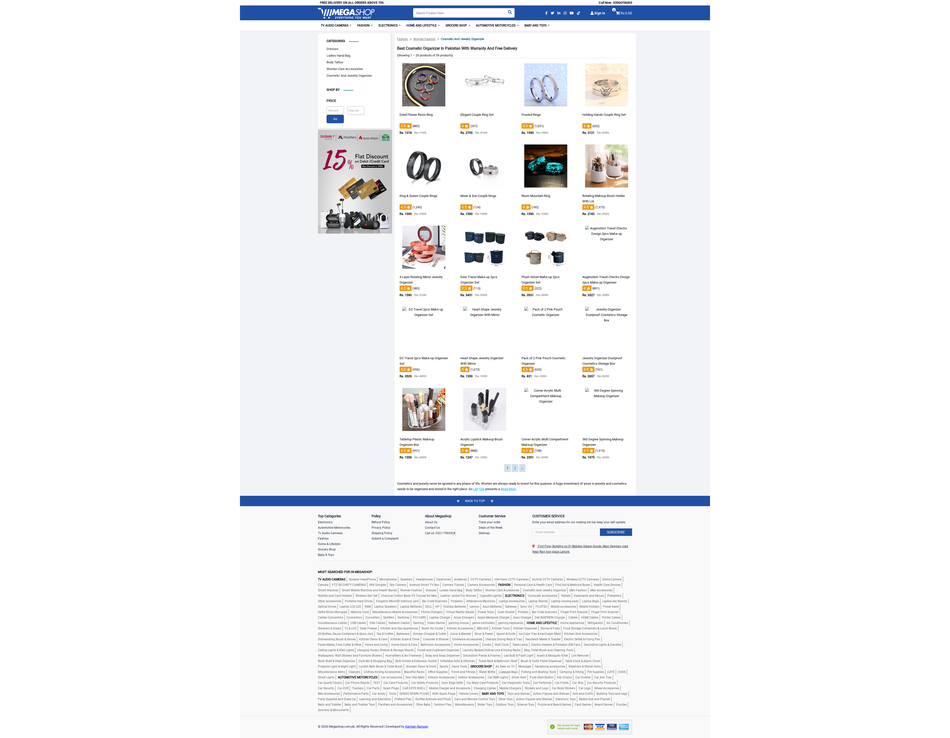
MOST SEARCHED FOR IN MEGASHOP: (345, 572)
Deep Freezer (368, 628)
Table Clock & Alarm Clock (582, 661)
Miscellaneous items (331, 672)
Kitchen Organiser (525, 628)
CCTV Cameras (481, 579)
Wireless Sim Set (367, 595)
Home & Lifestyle (329, 544)
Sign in (599, 13)
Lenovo (474, 606)
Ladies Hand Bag (338, 55)
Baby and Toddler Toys (360, 704)
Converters (372, 617)
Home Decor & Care (404, 644)
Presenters (614, 595)
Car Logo (585, 688)
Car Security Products (601, 683)
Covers (486, 644)
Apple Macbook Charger (493, 617)
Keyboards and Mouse (589, 595)
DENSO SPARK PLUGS (414, 693)
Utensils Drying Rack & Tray (504, 639)
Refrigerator (595, 623)
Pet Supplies (595, 672)
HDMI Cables (589, 617)
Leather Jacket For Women (458, 595)
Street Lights (326, 677)
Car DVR (343, 688)
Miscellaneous (464, 704)
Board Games (604, 704)
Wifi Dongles (377, 585)
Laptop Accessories (512, 601)
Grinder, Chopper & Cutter (429, 634)
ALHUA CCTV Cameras (547, 579)
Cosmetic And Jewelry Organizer (349, 75)
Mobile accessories (563, 606)
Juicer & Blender (460, 634)
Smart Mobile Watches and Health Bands (369, 590)
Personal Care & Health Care (533, 585)
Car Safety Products (424, 683)
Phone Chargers (432, 612)
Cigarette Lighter (491, 595)
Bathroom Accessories (436, 644)
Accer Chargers (464, 617)
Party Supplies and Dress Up (337, 699)
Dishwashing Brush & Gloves (337, 639)
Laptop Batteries (411, 606)
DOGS (622, 672)
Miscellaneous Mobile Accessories (395, 612)
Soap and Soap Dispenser (442, 655)
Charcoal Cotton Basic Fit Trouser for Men (409, 595)
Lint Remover (580, 655)
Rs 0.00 (626, 13)
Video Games (436, 623)
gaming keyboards (510, 623)
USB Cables (358, 623)
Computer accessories (542, 595)
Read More (508, 489)
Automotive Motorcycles (334, 527)
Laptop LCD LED (350, 606)
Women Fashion (424, 39)
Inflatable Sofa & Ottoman (457, 661)
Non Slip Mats (415, 677)
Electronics (325, 522)
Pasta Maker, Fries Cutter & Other (339, 644)
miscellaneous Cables (332, 623)
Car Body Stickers (563, 688)
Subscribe (616, 532)
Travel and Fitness (463, 672)
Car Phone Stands (357, 683)
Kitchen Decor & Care (373, 639)
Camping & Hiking (572, 672)
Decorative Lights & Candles (602, 644)
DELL (428, 606)
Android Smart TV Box (424, 585)
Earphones (443, 579)
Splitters (388, 617)
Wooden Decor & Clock (421, 666)
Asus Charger (522, 617)
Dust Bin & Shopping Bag (375, 661)
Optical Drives (327, 606)
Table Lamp (520, 644)
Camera (323, 585)
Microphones (388, 579)
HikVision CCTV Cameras (512, 579)
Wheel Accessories (606, 688)
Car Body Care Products (483, 683)
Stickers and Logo (536, 688)
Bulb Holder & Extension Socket (416, 661)
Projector (457, 601)
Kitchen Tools (501, 628)
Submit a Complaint (385, 538)
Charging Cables (485, 688)
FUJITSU (541, 606)
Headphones (424, 579)
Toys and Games (518, 693)
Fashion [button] (363, 25)
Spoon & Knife (506, 634)
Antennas (460, 579)
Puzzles (621, 704)
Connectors (354, 617)
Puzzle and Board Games (554, 704)
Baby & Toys (326, 555)
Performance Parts (356, 693)
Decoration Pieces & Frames (481, 655)
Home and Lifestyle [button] (421, 25)
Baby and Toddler (329, 704)
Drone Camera (612, 579)
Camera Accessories (481, 585)
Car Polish (562, 683)
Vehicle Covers (468, 693)
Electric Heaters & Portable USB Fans (555, 644)
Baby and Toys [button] (535, 25)
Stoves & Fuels (550, 628)
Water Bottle (487, 672)
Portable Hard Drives (359, 601)
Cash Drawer (506, 612)
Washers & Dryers (329, 628)
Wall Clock (502, 644)
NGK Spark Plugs (443, 693)
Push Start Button (541, 677)
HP (437, 606)
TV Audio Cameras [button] (335, 25)
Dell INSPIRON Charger (550, 617)
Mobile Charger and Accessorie (449, 688)
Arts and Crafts (583, 693)
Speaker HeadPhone (362, 579)
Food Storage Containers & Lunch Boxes (590, 628)
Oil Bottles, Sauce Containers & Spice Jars (345, 634)
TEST (376, 683)
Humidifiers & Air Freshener (403, 655)
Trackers (357, 688)
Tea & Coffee (385, 634)
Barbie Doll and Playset (594, 699)
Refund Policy (381, 522)
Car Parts (373, 688)
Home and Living (376, 644)
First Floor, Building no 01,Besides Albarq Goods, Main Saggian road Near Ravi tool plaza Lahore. (580, 549)
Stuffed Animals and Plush (433, 699)
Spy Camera (398, 585)
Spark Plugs (391, 688)
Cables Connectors (330, 617)
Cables (573, 617)
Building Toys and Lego (611, 693)
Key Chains (564, 677)
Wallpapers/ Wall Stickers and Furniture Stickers (350, 655)
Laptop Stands (538, 601)
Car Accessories (391, 677)
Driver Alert (519, 677)
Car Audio (378, 693)
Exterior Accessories (441, 677)
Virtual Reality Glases (460, 612)
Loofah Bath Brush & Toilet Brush (381, 666)
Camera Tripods (453, 585)
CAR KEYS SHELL (414, 688)
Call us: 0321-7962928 (440, 533)
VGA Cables (377, 623)
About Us (431, 522)
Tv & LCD (350, 628)
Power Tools (486, 612)
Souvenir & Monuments (333, 710)
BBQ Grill (482, 628)
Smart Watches (328, 590)
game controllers (483, 623)
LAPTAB (478, 489)
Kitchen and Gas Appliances (399, 628)
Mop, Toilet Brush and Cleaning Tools (548, 650)
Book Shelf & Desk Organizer (336, 661)
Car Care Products (395, 683)
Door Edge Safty (452, 683)
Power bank (611, 606)
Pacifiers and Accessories (395, 704)
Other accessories (329, 601)
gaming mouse (459, 623)
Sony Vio (526, 606)
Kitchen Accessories (460, 628)
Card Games (583, 704)
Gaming (418, 623)
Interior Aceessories (471, 677)
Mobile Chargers (510, 688)
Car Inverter (583, 677)
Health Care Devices (607, 585)
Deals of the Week (490, 527)
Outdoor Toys (505, 704)
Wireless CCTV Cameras (583, 579)
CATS (611, 672)
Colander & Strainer (436, 639)
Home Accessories (466, 644)
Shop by (333, 90)
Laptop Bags (590, 601)
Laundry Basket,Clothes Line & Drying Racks (492, 650)
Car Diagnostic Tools (516, 683)
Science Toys (525, 704)
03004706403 (622, 2)
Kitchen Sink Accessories (580, 634)
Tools (392, 693)
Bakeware (403, 634)
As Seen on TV (505, 666)
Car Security (326, 688)
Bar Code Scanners (434, 601)
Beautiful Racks (414, 672)
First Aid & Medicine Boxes (572, 585)
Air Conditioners (617, 623)
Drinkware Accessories (467, 639)
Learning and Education (375, 699)
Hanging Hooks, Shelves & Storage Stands (385, 650)
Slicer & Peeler (484, 634)
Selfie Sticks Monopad (332, 612)
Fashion (402, 39)
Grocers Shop (327, 549)
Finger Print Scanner (574, 612)
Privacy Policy (381, 527)
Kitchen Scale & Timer (405, 639)
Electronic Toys (566, 699)
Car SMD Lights (498, 677)
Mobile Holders (589, 606)
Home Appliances (572, 623)
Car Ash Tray (603, 677)
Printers (523, 612)
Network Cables (399, 623)
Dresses (332, 49)
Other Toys (506, 699)
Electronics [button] (388, 25)
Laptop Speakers (385, 606)
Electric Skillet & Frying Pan (582, 639)
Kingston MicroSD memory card (397, 601)
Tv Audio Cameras (330, 533)
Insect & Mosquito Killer (552, 655)
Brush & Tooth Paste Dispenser (541, 661)
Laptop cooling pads (565, 601)
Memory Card (360, 612)
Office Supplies (438, 672)
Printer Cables (611, 617)
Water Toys (484, 704)
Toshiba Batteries (454, 606)
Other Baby (423, 704)
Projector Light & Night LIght (337, 666)
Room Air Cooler (432, 628)
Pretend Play (403, 699)
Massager (524, 666)
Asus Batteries (492, 606)
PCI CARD (419, 617)
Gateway (511, 606)
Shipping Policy (382, 533)
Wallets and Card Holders (335, 595)
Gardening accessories (550, 666)
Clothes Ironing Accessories (382, 672)
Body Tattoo (335, 62)
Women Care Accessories (345, 69)
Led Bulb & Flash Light (518, 655)
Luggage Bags (508, 672)
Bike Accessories (329, 693)
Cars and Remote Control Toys (474, 699)
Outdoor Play (442, 704)
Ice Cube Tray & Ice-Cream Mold (540, 634)
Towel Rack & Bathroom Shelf (497, 661)
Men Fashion (578, 590)
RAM (368, 606)
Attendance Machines (480, 601)
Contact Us (432, 527)
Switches (403, 617)
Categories (336, 41)
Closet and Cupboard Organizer (438, 650)
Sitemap (484, 533)
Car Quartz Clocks (330, 683)
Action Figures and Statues (551, 693)
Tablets (565, 595)
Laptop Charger (439, 617)
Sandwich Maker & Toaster (543, 639)
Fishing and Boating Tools (538, 672)
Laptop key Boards (614, 601)
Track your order (489, 522)
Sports (444, 666)
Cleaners (354, 672)
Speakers (406, 579)
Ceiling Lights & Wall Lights (336, 650)
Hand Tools (459, 666)
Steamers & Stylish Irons (585, 666)
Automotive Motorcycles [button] (496, 25)
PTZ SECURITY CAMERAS (349, 585)
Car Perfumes (542, 683)
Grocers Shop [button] (457, 25)
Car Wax (578, 683)
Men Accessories (601, 590)
